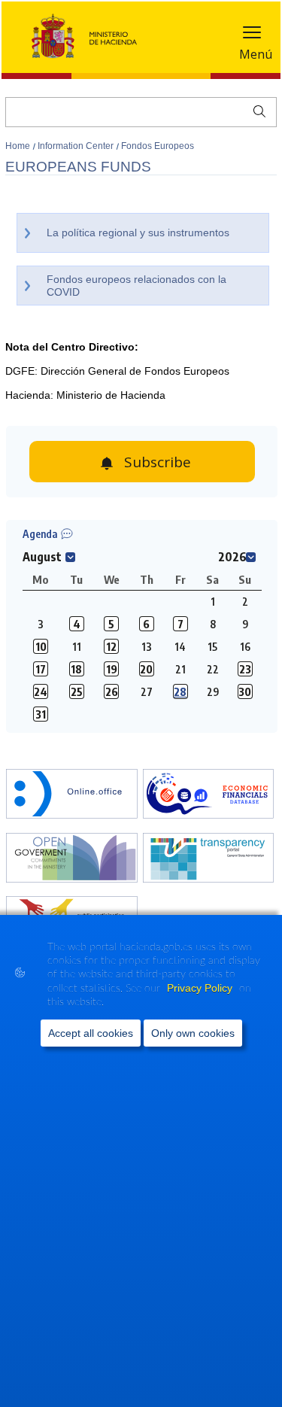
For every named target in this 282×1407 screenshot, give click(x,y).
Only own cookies (193, 1033)
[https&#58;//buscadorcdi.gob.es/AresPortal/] (208, 795)
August (42, 557)
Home (18, 146)
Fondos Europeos (157, 146)
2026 (232, 557)
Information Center (77, 146)
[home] (71, 795)
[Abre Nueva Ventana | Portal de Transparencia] (208, 859)
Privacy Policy (201, 988)
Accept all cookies (90, 1033)
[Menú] (252, 35)
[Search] (256, 110)
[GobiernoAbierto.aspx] (71, 859)
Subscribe (157, 462)
